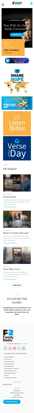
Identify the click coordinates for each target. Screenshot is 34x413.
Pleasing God (9, 196)
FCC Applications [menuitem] (9, 366)
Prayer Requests (12, 402)
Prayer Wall (17, 35)
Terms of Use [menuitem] (8, 359)
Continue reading (10, 207)
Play (6, 43)
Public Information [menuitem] (9, 364)
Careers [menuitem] (6, 375)
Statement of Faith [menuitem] (9, 362)
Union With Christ (11, 269)
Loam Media (23, 344)
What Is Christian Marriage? (16, 232)
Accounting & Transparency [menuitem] (11, 368)
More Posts (17, 285)
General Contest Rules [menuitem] (10, 378)
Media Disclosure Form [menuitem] (10, 371)
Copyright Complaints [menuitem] (10, 373)
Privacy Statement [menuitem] (9, 357)
